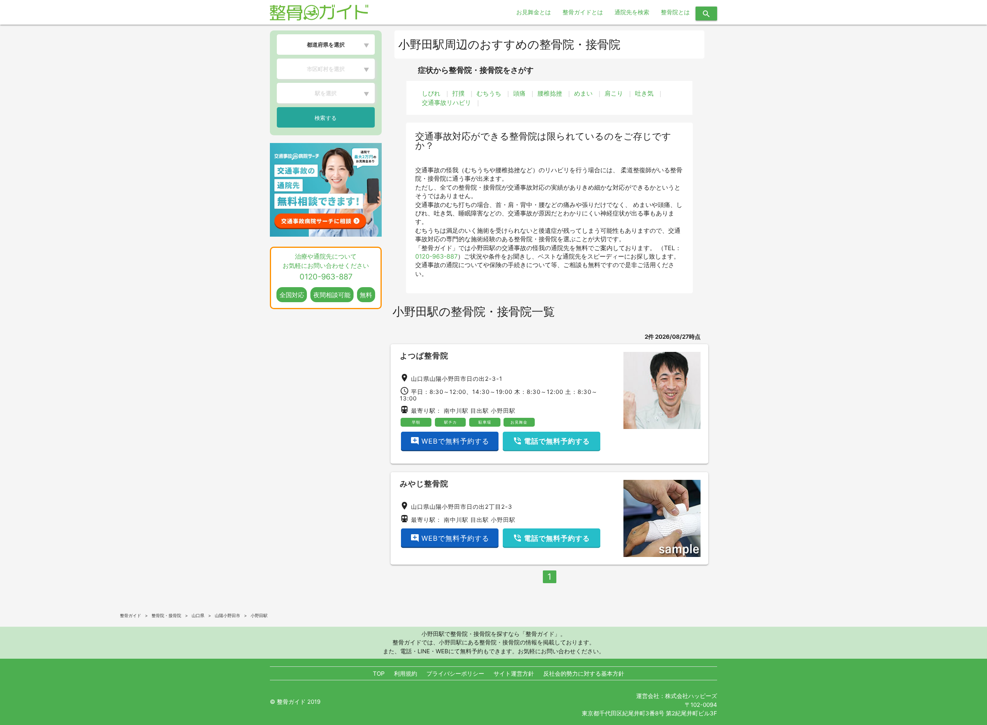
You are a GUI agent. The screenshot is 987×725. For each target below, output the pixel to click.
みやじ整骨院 (424, 483)
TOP (379, 673)
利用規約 (405, 673)
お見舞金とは (533, 12)
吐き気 (644, 93)
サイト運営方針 (514, 673)
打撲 (458, 93)
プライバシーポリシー (455, 673)
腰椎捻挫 (549, 93)
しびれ (431, 93)
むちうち (489, 93)
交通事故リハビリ (446, 102)
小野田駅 (503, 410)
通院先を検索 (632, 12)
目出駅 (479, 410)
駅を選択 (326, 93)
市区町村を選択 (326, 69)
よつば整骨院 (424, 355)
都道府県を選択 (326, 44)
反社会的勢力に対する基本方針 (583, 673)
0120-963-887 (436, 256)
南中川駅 (456, 410)
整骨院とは (675, 12)
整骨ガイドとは (583, 12)
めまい (583, 93)
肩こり (614, 93)
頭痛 (519, 93)
